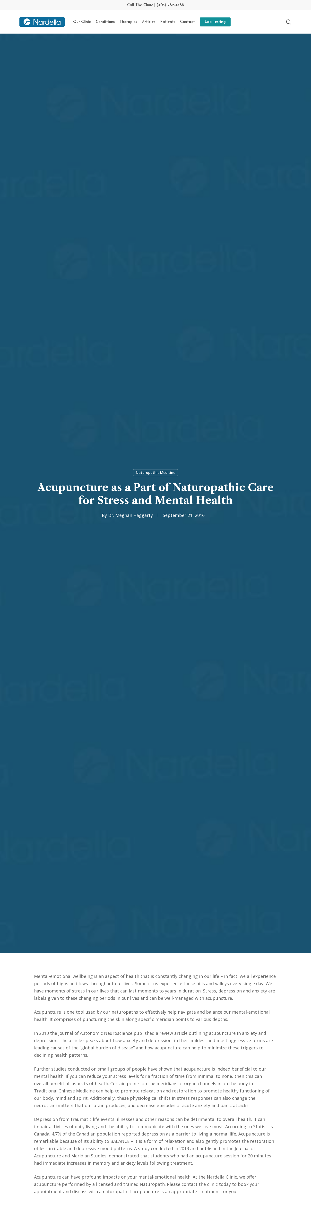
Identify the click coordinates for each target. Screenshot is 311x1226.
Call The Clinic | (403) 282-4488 (155, 5)
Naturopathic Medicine (155, 472)
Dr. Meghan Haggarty (130, 515)
